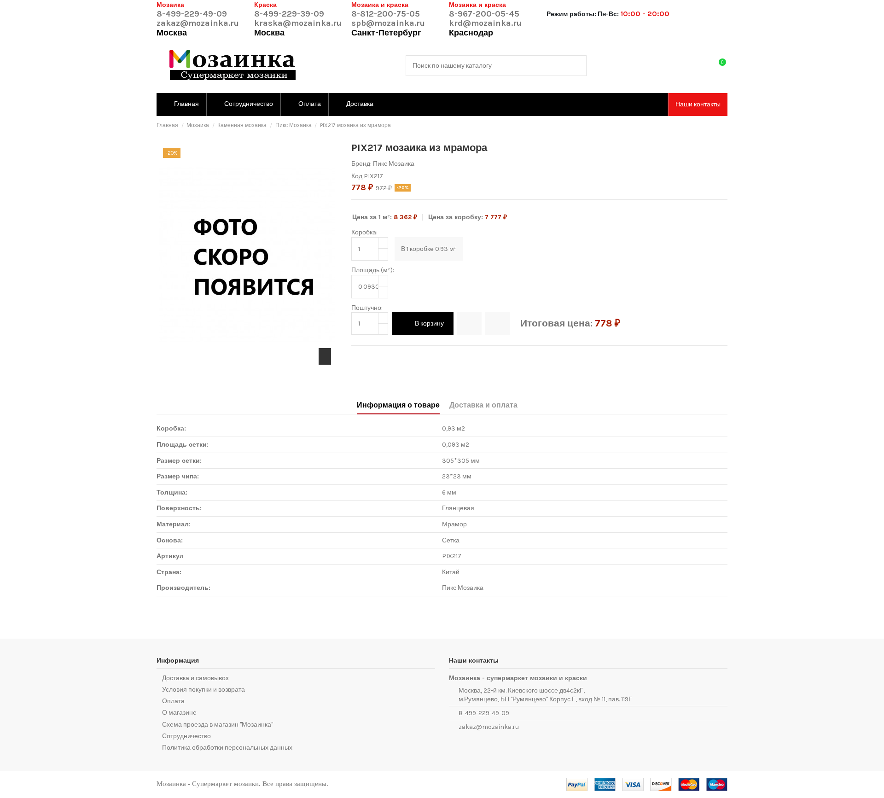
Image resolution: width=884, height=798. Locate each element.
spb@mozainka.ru (388, 23)
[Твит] (366, 357)
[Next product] (723, 125)
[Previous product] (715, 125)
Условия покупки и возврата (203, 689)
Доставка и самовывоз (195, 678)
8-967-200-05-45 (484, 14)
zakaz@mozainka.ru (198, 23)
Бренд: (361, 164)
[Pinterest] (376, 357)
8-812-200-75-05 (385, 14)
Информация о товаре (398, 405)
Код (356, 176)
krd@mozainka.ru (485, 23)
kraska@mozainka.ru (298, 23)
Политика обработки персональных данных (227, 747)
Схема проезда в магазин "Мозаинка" (217, 724)
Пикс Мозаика (393, 164)
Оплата (173, 701)
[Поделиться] (356, 357)
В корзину (429, 323)
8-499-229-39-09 (289, 14)
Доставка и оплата (483, 405)
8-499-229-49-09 (192, 14)
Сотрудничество (186, 736)
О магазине (179, 712)
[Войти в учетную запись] (700, 65)
